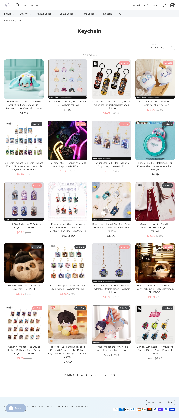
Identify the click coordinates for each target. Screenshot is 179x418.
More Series (88, 13)
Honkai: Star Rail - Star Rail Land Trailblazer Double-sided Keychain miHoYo (111, 289)
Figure (8, 13)
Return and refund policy (57, 406)
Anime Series (44, 13)
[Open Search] (17, 5)
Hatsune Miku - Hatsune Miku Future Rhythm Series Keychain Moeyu (155, 166)
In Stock (107, 13)
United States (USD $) (144, 5)
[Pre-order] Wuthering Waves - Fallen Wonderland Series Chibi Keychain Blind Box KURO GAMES (68, 227)
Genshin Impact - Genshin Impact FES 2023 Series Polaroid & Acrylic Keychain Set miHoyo (24, 166)
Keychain (17, 20)
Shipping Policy (76, 406)
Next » (113, 374)
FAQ (118, 13)
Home (7, 20)
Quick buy (24, 94)
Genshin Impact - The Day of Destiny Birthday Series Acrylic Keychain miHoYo (24, 350)
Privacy (42, 406)
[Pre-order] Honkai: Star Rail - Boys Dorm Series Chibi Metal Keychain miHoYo (111, 227)
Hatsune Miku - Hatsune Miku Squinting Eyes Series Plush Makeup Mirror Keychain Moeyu (24, 105)
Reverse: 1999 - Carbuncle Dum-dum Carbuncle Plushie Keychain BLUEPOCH (155, 289)
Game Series (66, 13)
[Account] (165, 5)
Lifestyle (24, 13)
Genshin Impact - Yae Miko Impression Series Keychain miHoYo (155, 227)
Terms (34, 406)
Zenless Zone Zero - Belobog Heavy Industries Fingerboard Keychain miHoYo (111, 105)
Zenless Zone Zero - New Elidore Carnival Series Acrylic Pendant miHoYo (155, 350)
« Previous (68, 374)
